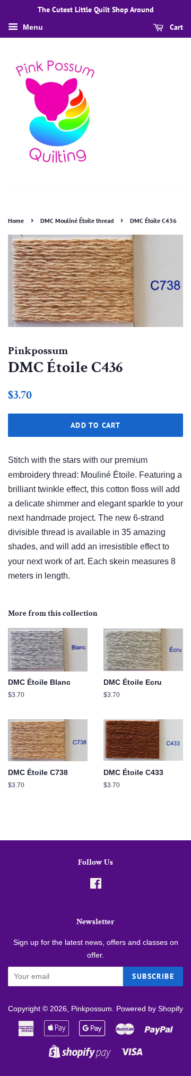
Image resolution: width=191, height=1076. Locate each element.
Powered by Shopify (149, 1009)
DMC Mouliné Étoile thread (77, 221)
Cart (175, 27)
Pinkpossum (91, 1009)
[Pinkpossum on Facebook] (96, 886)
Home (16, 221)
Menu (32, 27)
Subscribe (153, 976)
